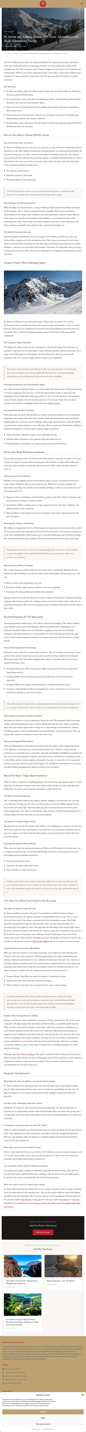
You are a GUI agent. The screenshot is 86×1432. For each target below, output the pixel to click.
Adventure (9, 32)
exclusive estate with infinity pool (47, 1203)
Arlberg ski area (53, 403)
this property (26, 1199)
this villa (37, 1199)
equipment (23, 767)
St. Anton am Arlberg (26, 1054)
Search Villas (43, 1232)
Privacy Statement (47, 1429)
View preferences (43, 1424)
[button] (83, 1395)
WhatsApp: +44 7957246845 (15, 1372)
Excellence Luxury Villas (13, 1383)
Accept (43, 1412)
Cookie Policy (36, 1429)
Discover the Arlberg (41, 941)
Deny (43, 1418)
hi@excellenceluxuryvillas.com (16, 1380)
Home (9, 53)
